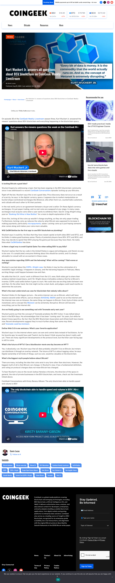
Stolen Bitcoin (40, 475)
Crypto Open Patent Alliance (30, 470)
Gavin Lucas (11, 83)
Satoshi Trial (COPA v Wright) (24, 475)
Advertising (67, 555)
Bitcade (27, 25)
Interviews (10, 37)
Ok (58, 580)
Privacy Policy (47, 567)
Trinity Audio (23, 111)
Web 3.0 (58, 475)
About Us (57, 555)
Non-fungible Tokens (71, 470)
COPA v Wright (14, 470)
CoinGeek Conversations (40, 190)
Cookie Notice (56, 567)
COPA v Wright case (34, 267)
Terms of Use (37, 567)
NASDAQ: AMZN (48, 298)
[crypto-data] (57, 14)
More (61, 25)
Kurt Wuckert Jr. (57, 470)
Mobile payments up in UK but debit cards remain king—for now (76, 2)
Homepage (7, 99)
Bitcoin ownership (21, 465)
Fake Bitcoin (45, 470)
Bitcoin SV (33, 465)
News (10, 25)
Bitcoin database (7, 465)
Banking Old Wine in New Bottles (23, 214)
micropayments (34, 223)
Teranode (50, 475)
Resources (44, 25)
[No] (112, 577)
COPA (4, 470)
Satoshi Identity (7, 475)
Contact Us (47, 557)
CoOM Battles (16, 242)
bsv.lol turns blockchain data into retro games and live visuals (98, 167)
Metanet (30, 303)
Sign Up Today (86, 566)
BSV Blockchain (44, 465)
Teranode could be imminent (17, 324)
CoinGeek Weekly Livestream (32, 119)
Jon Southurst (93, 137)
